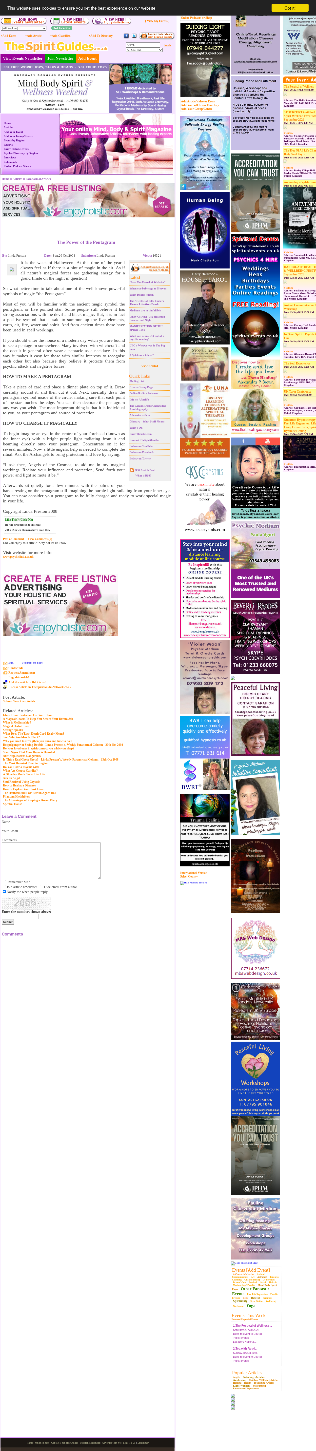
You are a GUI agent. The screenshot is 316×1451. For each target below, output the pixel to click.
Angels (236, 1377)
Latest (134, 277)
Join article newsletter (22, 887)
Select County (189, 876)
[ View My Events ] (157, 21)
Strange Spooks (13, 730)
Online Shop (42, 1442)
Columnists (10, 161)
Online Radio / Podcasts (144, 393)
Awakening (239, 1379)
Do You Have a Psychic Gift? (21, 767)
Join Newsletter (60, 58)
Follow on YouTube (141, 446)
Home (7, 123)
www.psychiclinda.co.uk (18, 556)
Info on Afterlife (139, 399)
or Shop (207, 17)
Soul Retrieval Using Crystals (21, 781)
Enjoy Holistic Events (16, 148)
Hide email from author (60, 887)
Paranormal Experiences (246, 1388)
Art (253, 1277)
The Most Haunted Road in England (26, 763)
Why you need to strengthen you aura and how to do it (37, 741)
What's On (136, 427)
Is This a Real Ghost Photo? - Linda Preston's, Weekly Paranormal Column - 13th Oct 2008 (60, 759)
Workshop (238, 1306)
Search (167, 45)
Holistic (273, 1282)
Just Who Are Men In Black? (21, 737)
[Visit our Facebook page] (126, 38)
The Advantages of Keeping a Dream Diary (30, 800)
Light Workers (241, 1385)
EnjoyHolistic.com (141, 433)
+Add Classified (60, 36)
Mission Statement (90, 1442)
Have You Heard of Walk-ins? (148, 282)
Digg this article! (18, 677)
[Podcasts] (157, 38)
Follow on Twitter (140, 458)
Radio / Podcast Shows (17, 166)
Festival (253, 1282)
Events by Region (14, 140)
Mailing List (137, 381)
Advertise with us (140, 415)
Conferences (269, 1280)
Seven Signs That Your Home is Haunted (29, 752)
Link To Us (129, 1442)
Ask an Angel (11, 778)
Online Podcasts (191, 17)
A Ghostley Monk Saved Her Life (24, 774)
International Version (193, 873)
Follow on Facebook (142, 452)
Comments (9, 840)
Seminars (267, 1298)
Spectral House (12, 804)
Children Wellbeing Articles (263, 1380)
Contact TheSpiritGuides (144, 440)
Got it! (290, 8)
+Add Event (8, 36)
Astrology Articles (253, 1376)
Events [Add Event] (251, 1270)
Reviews (8, 144)
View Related (149, 366)
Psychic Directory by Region (21, 153)
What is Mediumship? (17, 722)
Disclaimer (143, 1442)
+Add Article (33, 36)
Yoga (251, 1305)
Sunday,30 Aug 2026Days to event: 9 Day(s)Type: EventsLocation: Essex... (247, 1350)
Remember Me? (19, 882)
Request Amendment (21, 672)
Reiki (245, 1298)
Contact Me (15, 668)
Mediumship (260, 1385)
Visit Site (288, 133)
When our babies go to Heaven (148, 288)
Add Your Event (13, 131)
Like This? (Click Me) (19, 519)
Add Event (87, 58)
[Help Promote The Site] (193, 882)
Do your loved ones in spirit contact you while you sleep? (38, 748)
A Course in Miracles (243, 1274)
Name (6, 822)
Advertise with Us (111, 1442)
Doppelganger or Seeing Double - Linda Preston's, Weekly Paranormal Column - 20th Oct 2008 (63, 744)
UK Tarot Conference (297, 391)
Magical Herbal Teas (16, 726)
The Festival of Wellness (299, 86)
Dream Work (239, 1282)
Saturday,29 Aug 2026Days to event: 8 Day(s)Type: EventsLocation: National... (252, 1327)
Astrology (262, 1277)
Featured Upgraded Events (245, 1319)
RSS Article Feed (145, 470)
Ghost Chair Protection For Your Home (28, 715)
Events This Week (249, 1315)
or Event (209, 101)
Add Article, (188, 101)
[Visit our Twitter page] (134, 38)
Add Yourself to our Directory (200, 105)
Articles (8, 127)
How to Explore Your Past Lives (23, 789)
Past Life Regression (257, 1294)
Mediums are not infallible (145, 310)
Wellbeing (271, 1301)
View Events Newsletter (22, 58)
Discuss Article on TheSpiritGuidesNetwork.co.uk (39, 687)
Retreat (255, 1297)
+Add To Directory (101, 36)
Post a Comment (13, 539)
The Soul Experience (297, 363)
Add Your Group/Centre (196, 109)
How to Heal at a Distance (19, 785)
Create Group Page (141, 387)
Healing (237, 1382)
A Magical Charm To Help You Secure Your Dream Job (38, 719)
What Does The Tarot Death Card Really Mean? (33, 733)
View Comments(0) (40, 539)
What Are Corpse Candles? (20, 770)
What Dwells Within (142, 294)
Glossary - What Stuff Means (147, 421)
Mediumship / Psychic (244, 1285)
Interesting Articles (264, 1382)
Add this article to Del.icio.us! (27, 682)
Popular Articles (247, 1372)
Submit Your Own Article (19, 701)
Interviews (10, 157)
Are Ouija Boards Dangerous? (22, 756)
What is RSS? (143, 475)
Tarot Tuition (256, 1301)
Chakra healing (252, 1280)
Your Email (10, 831)
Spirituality (240, 1301)
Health (263, 1282)
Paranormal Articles (38, 179)
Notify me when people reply (27, 892)
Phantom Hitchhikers (16, 796)
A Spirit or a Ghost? (142, 355)
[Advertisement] (86, 224)
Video (200, 101)
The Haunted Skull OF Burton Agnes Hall (29, 793)
